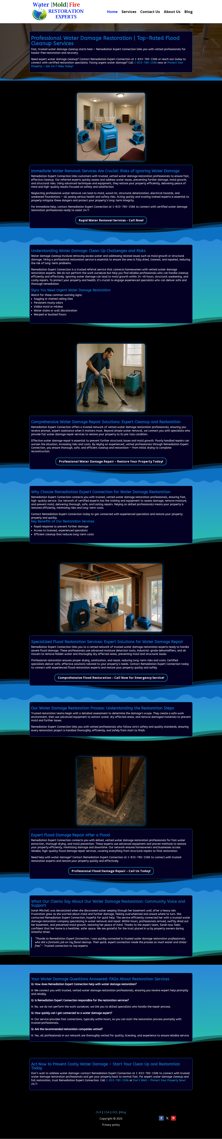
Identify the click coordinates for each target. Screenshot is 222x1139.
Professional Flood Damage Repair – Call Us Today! (111, 871)
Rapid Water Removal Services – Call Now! (111, 220)
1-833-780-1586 (145, 62)
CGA (106, 1112)
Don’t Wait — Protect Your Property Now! (159, 1080)
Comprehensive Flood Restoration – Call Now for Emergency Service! (111, 678)
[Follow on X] (167, 1118)
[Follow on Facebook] (161, 1118)
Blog (188, 12)
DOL (115, 1112)
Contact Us (150, 12)
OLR (98, 1112)
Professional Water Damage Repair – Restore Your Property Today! (111, 461)
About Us (172, 12)
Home (112, 12)
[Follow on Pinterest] (173, 1118)
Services (129, 12)
